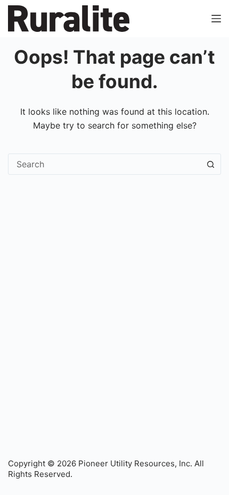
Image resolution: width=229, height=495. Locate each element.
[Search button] (210, 164)
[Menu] (216, 18)
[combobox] (104, 164)
